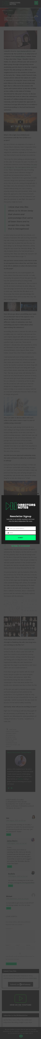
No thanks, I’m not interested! (20, 546)
